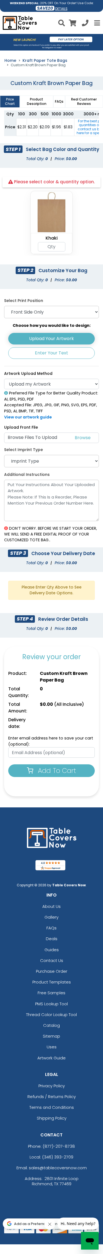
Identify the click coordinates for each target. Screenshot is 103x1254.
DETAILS (61, 8)
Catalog (51, 1025)
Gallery (51, 917)
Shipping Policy (51, 1118)
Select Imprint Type (23, 449)
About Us (51, 906)
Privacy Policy (51, 1086)
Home (10, 60)
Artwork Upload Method (28, 373)
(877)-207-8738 (59, 1146)
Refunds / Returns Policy (51, 1096)
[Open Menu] (96, 22)
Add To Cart (56, 770)
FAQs (51, 928)
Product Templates (51, 982)
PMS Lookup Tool (51, 1004)
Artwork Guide (51, 1058)
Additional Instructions (27, 474)
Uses (52, 1047)
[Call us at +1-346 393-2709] (85, 24)
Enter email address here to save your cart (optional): (50, 741)
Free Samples (51, 993)
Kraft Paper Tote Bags (45, 60)
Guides (51, 950)
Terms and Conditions (51, 1107)
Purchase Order (51, 971)
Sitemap (51, 1036)
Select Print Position (23, 300)
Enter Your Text (51, 353)
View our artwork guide (28, 417)
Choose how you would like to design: (52, 325)
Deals (51, 939)
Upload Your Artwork (51, 338)
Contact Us (51, 960)
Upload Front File (21, 427)
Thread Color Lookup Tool (51, 1014)
